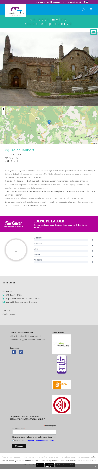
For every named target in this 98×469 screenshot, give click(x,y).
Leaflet (95, 143)
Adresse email (18, 428)
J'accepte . (35, 440)
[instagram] (21, 352)
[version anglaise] (87, 2)
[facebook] (14, 352)
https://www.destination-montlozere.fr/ (23, 298)
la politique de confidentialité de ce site (38, 440)
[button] (49, 122)
